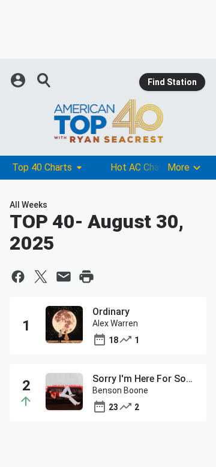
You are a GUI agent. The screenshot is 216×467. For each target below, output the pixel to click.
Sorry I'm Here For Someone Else (144, 378)
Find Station (172, 82)
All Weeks (28, 205)
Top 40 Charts (42, 167)
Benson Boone (120, 390)
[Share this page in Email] (63, 276)
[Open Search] (44, 80)
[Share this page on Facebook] (18, 276)
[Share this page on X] (40, 276)
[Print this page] (86, 276)
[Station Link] (108, 121)
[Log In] (19, 80)
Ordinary (111, 311)
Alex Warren (115, 323)
